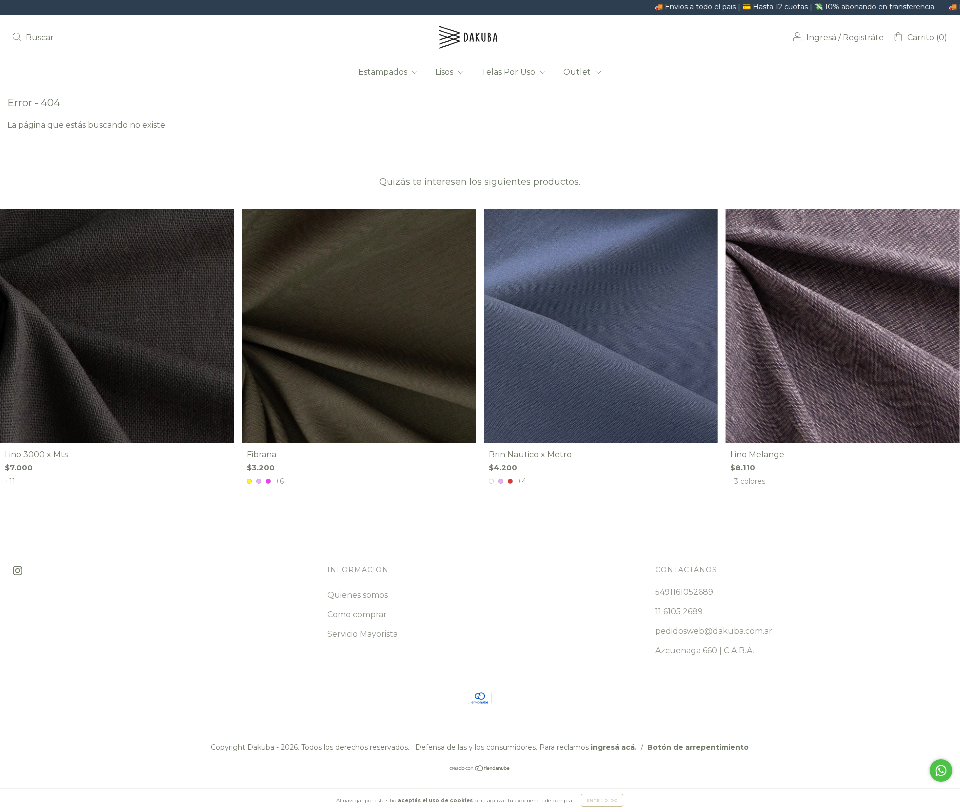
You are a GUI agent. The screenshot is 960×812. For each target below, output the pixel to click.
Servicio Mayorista (363, 634)
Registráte (863, 37)
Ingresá (821, 37)
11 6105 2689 (679, 611)
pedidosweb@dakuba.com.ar (714, 631)
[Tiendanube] (480, 769)
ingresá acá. (614, 747)
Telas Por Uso (510, 72)
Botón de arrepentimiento (698, 747)
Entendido (602, 800)
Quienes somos (358, 595)
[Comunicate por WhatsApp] (941, 771)
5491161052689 (685, 592)
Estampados (384, 72)
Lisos (446, 72)
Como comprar (357, 615)
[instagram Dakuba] (18, 571)
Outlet (578, 72)
